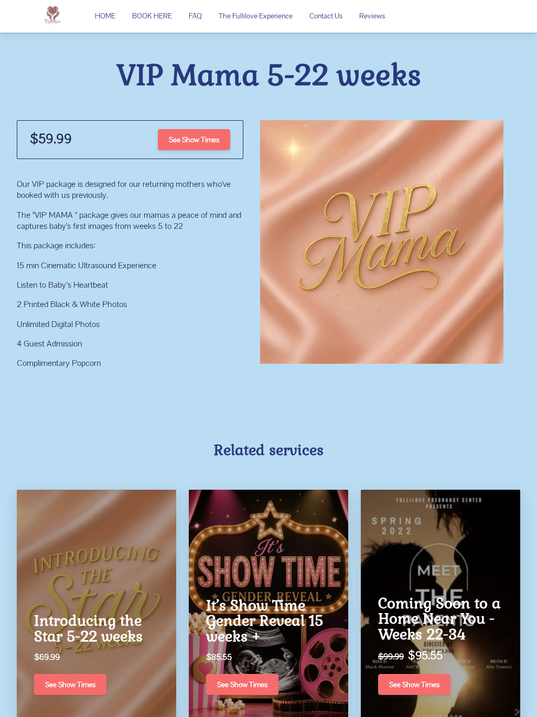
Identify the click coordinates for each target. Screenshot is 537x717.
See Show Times (194, 139)
